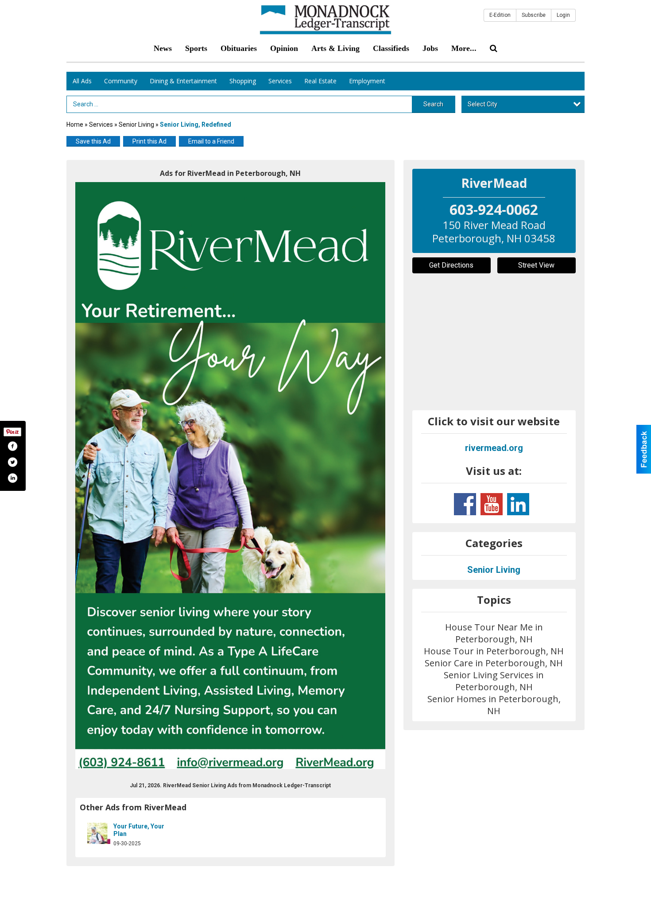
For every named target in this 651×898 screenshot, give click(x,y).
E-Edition (500, 15)
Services (280, 81)
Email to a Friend (211, 141)
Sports (196, 48)
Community (120, 81)
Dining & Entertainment (183, 81)
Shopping (242, 81)
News (163, 48)
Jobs (430, 48)
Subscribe (534, 15)
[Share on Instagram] (12, 478)
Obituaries (239, 48)
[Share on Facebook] (12, 446)
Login (563, 15)
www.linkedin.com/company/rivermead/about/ (518, 504)
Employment (367, 81)
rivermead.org (494, 448)
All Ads (82, 81)
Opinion (284, 48)
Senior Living (136, 124)
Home (74, 124)
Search (433, 104)
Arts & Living (335, 48)
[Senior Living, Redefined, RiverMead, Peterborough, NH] (230, 475)
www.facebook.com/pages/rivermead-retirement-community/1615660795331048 (465, 504)
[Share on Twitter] (12, 462)
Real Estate (320, 81)
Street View (536, 265)
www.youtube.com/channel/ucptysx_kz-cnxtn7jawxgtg (491, 504)
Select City (482, 104)
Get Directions (451, 265)
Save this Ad (93, 141)
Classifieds (391, 48)
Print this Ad (149, 141)
